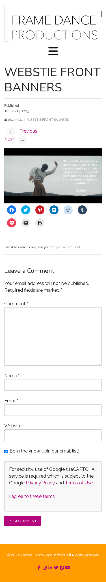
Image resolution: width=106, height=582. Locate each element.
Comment (16, 303)
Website (12, 426)
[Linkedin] (50, 567)
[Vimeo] (61, 567)
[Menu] (53, 51)
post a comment (68, 247)
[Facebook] (39, 567)
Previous (23, 131)
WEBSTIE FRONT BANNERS (48, 120)
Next (14, 139)
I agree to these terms (32, 496)
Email (11, 400)
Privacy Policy (40, 483)
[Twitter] (56, 567)
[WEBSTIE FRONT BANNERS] (53, 202)
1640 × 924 (15, 120)
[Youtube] (67, 567)
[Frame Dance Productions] (53, 24)
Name (12, 375)
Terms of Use (79, 483)
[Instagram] (44, 567)
